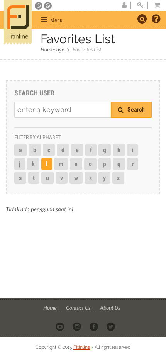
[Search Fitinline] (142, 19)
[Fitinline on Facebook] (94, 326)
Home (50, 307)
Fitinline (81, 347)
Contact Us (78, 307)
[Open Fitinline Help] (156, 20)
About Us (110, 307)
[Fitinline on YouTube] (60, 326)
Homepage (52, 49)
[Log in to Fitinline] (140, 5)
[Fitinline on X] (111, 326)
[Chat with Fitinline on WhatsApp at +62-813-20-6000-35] (39, 5)
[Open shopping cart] (154, 5)
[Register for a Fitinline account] (124, 5)
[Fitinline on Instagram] (77, 326)
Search (135, 109)
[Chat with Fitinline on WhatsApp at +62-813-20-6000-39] (48, 5)
